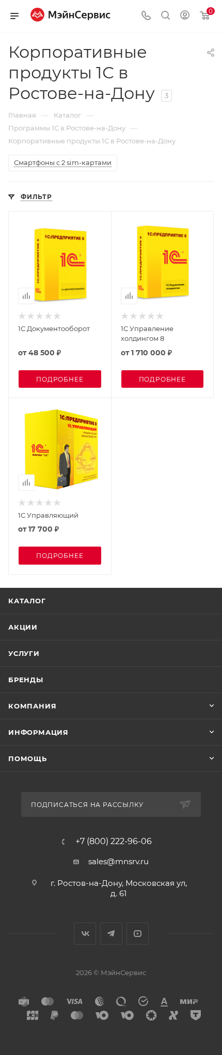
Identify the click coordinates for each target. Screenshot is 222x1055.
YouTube (137, 933)
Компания (32, 706)
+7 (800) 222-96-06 (113, 841)
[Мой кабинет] (184, 16)
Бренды (25, 679)
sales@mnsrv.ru (118, 861)
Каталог (27, 601)
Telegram (111, 933)
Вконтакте (85, 933)
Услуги (24, 653)
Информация (38, 732)
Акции (23, 627)
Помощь (27, 758)
